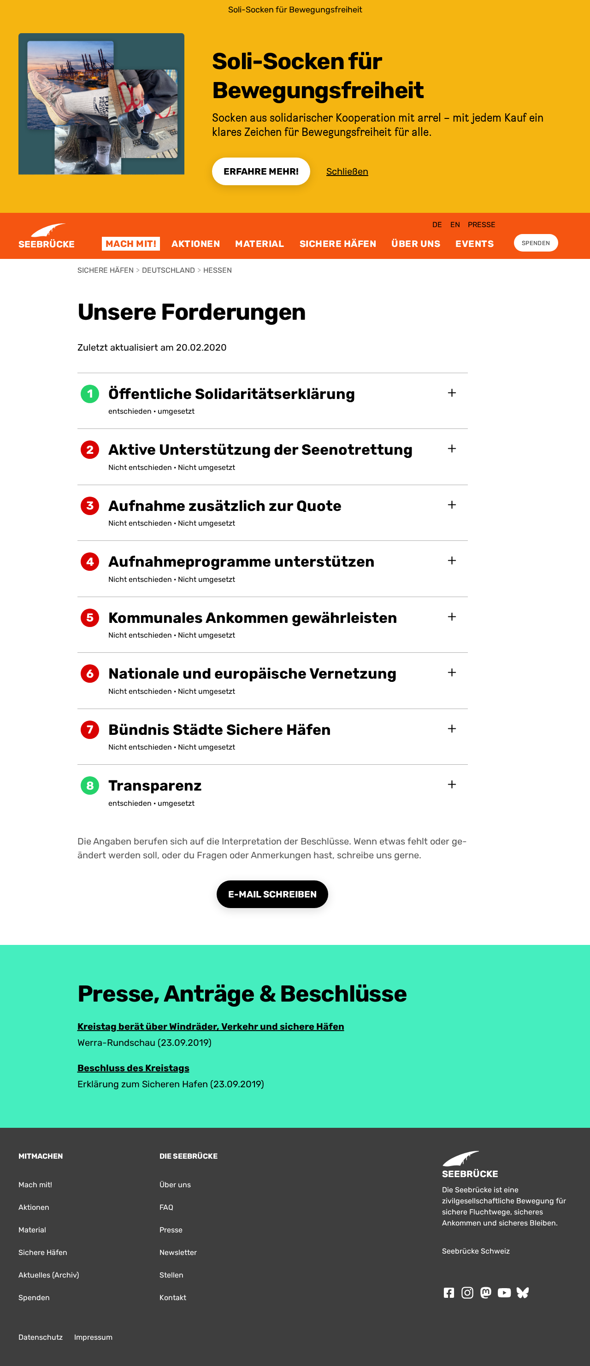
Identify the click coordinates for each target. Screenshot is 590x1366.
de (437, 224)
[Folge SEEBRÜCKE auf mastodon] (486, 1293)
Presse (482, 224)
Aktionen (195, 243)
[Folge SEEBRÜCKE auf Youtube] (504, 1293)
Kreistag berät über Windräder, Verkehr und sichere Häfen (210, 1026)
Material (259, 243)
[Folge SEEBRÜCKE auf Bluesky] (523, 1293)
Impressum (93, 1337)
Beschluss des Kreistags (133, 1067)
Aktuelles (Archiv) (48, 1275)
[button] (272, 401)
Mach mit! (131, 243)
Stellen (171, 1275)
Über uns (415, 243)
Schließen (347, 171)
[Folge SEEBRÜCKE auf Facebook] (449, 1293)
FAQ (166, 1207)
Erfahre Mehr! (261, 171)
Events (474, 243)
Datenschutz (40, 1337)
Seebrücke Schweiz (476, 1251)
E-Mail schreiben (272, 894)
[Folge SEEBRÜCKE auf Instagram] (467, 1293)
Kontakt (172, 1297)
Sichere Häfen (338, 243)
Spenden (536, 243)
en (455, 224)
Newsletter (178, 1252)
